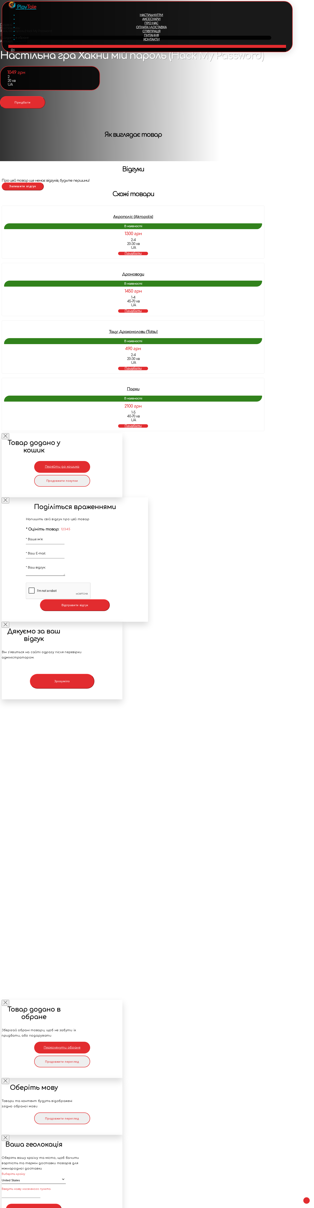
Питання (151, 35)
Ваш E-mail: (36, 553)
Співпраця (151, 31)
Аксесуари (151, 19)
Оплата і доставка (151, 27)
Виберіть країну (13, 1174)
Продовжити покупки (62, 480)
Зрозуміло (62, 681)
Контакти (151, 39)
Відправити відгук (75, 605)
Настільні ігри (151, 15)
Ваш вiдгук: (36, 567)
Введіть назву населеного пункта (26, 1188)
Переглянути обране (62, 1047)
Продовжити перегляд (62, 1061)
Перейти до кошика (62, 466)
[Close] (5, 436)
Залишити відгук (22, 186)
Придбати (23, 102)
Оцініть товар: (42, 529)
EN (12, 50)
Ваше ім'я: (34, 539)
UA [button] (147, 46)
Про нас (151, 23)
